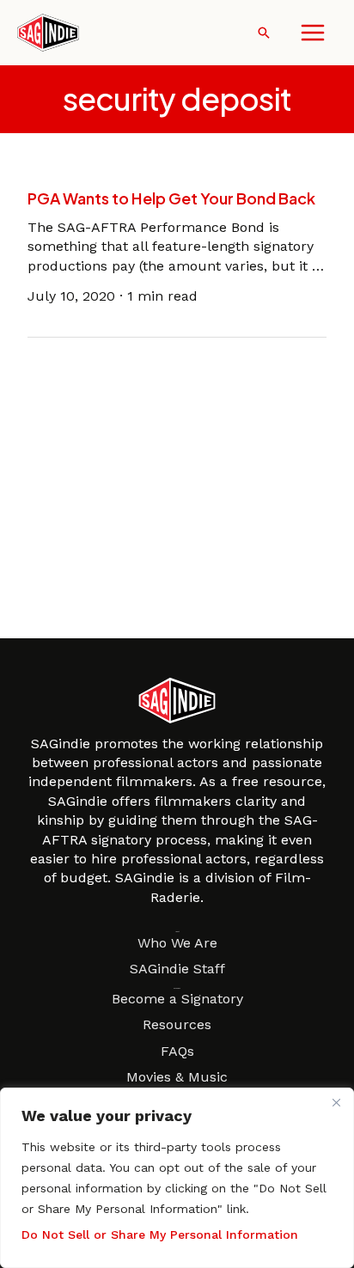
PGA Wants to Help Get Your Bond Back (171, 198)
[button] (264, 32)
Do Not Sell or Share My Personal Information (159, 1234)
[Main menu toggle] (313, 33)
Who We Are (177, 943)
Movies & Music (177, 1077)
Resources (177, 1024)
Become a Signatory (177, 999)
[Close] (336, 1102)
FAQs (177, 1051)
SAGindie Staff (177, 968)
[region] (177, 1178)
